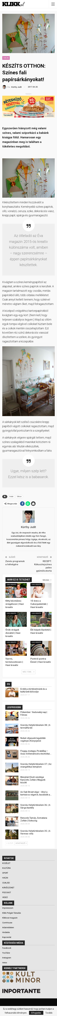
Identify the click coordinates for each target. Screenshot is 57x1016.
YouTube (6, 953)
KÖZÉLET (6, 863)
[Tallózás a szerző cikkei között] (28, 517)
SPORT (5, 873)
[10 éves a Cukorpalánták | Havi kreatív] (41, 590)
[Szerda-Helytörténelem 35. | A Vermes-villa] (11, 834)
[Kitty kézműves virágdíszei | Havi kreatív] (16, 590)
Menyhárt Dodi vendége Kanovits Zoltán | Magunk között (32, 780)
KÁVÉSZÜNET (8, 887)
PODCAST (6, 892)
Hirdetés (6, 932)
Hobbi (11, 496)
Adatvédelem (8, 927)
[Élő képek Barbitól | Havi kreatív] (41, 619)
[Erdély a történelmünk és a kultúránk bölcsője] (11, 692)
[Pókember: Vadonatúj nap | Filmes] (11, 716)
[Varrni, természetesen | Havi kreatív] (16, 648)
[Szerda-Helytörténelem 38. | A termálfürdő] (11, 728)
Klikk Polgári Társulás (11, 913)
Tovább (48, 1013)
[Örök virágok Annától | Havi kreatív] (16, 619)
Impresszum (7, 908)
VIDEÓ (5, 897)
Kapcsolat (6, 937)
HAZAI (6, 58)
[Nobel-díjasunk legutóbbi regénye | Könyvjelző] (11, 741)
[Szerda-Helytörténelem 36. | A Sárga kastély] (11, 808)
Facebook (6, 948)
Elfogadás (36, 1013)
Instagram (6, 958)
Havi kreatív (11, 584)
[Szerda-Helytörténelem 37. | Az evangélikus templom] (11, 767)
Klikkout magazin (9, 918)
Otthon (19, 496)
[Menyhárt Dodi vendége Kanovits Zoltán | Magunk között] (11, 780)
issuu (4, 962)
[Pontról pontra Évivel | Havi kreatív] (41, 648)
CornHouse (7, 922)
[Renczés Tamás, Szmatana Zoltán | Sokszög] (11, 821)
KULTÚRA (6, 868)
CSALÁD (6, 883)
